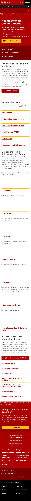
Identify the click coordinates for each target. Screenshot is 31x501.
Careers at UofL (9, 56)
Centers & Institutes (5, 464)
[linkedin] (15, 473)
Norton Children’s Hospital (11, 396)
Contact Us (5, 450)
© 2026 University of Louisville (10, 482)
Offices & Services (8, 452)
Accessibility (5, 486)
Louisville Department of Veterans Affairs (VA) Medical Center (14, 386)
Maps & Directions (22, 452)
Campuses (20, 450)
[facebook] (2, 473)
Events (11, 477)
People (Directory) (6, 456)
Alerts (3, 489)
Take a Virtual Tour (12, 41)
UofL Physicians (7, 364)
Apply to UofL (8, 49)
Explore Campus (12, 6)
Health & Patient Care (11, 52)
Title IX (18, 493)
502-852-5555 (17, 440)
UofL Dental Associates (10, 368)
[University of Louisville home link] (6, 2)
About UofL (6, 460)
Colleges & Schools (10, 91)
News (3, 477)
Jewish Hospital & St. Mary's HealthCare (12, 379)
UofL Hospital (7, 373)
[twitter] (5, 473)
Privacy (4, 493)
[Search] (22, 2)
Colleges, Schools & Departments (22, 456)
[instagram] (9, 473)
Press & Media (20, 477)
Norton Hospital (7, 391)
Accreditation (20, 486)
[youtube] (12, 473)
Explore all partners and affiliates (15, 358)
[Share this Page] (28, 6)
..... (3, 6)
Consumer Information (22, 489)
